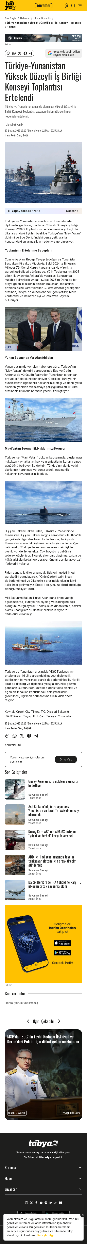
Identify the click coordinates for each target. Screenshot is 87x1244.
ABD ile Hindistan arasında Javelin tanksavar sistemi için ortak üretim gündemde (52, 861)
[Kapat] (82, 1214)
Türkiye (51, 716)
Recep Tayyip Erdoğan (29, 716)
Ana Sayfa (10, 18)
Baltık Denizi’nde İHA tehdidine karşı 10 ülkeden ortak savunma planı (54, 884)
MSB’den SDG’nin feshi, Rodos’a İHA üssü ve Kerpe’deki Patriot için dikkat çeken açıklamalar (43, 1039)
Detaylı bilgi (45, 1235)
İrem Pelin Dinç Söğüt (17, 135)
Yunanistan (65, 716)
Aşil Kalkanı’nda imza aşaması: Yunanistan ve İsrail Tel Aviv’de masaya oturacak (54, 810)
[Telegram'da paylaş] (31, 53)
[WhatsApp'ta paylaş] (14, 53)
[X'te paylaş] (20, 53)
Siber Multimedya (39, 1157)
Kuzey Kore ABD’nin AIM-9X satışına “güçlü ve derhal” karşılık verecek (52, 834)
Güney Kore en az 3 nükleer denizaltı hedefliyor (53, 783)
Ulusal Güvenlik (42, 18)
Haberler (25, 18)
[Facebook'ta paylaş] (25, 53)
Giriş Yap (65, 759)
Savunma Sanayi (38, 794)
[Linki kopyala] (8, 53)
